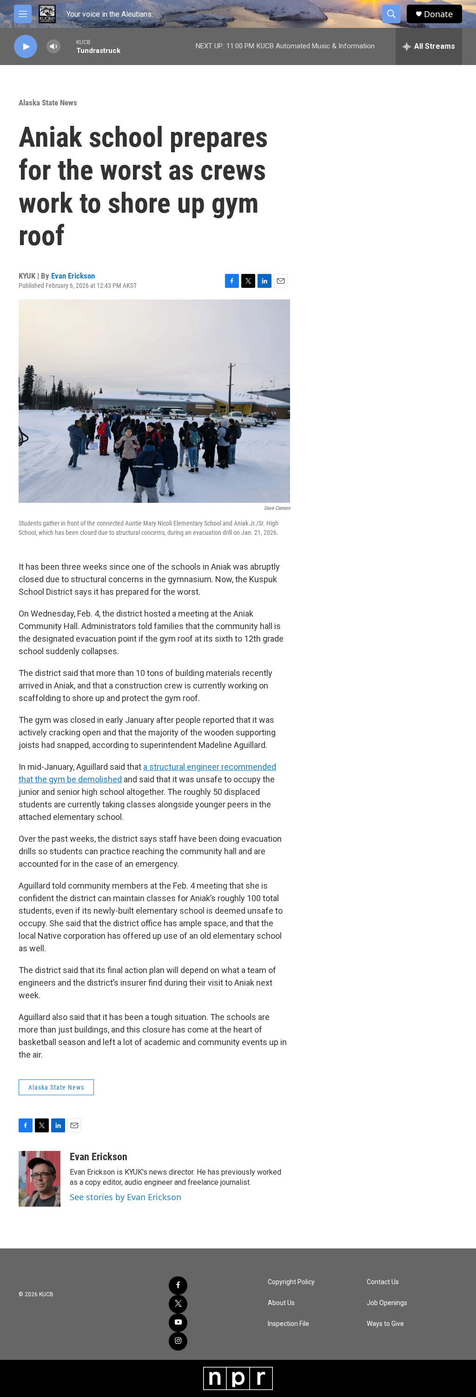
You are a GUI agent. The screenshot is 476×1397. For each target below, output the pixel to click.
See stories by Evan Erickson (125, 1196)
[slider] (68, 46)
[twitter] (178, 1304)
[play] (25, 46)
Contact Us (383, 1282)
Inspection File (288, 1323)
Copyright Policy (291, 1282)
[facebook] (178, 1285)
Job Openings (387, 1303)
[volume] (53, 46)
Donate (438, 14)
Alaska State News (48, 102)
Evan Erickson (73, 275)
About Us (281, 1303)
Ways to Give (385, 1323)
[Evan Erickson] (39, 1179)
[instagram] (178, 1341)
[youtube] (178, 1322)
